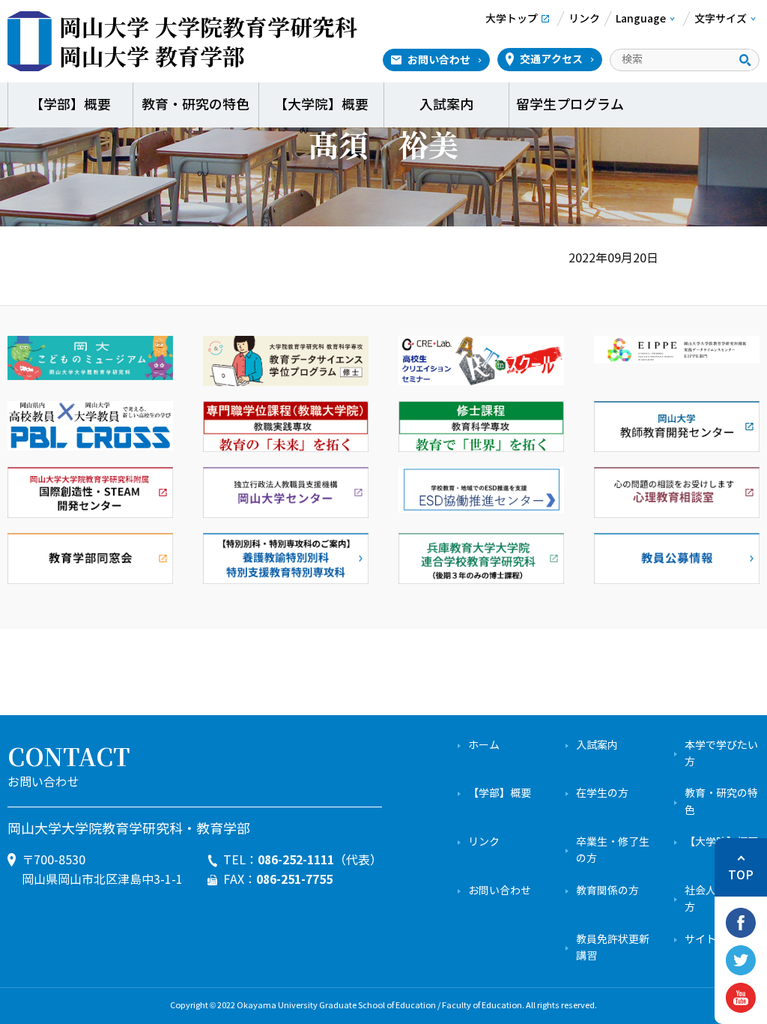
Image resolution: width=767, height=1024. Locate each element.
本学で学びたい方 (721, 753)
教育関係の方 (607, 891)
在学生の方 (602, 793)
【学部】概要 (70, 105)
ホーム (484, 745)
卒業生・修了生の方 (612, 850)
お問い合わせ (438, 60)
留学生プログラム (571, 105)
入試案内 (446, 105)
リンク (484, 842)
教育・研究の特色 (195, 105)
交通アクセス (551, 59)
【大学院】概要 (321, 105)
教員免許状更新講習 (612, 948)
